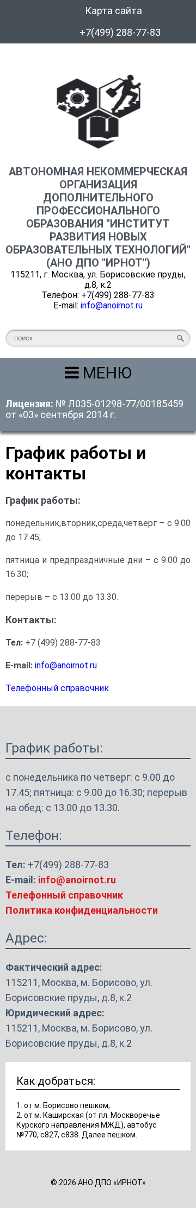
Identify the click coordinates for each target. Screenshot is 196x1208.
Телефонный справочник (57, 688)
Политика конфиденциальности (81, 910)
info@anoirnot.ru (112, 305)
